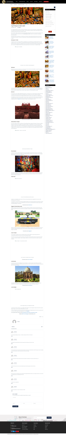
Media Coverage (24, 427)
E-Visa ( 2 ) (47, 89)
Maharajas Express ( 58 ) (49, 109)
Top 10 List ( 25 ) (48, 119)
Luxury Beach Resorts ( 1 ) (49, 103)
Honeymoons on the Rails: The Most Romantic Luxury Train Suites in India (49, 66)
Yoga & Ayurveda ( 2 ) (49, 133)
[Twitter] (13, 431)
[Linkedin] (15, 431)
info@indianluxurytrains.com (15, 428)
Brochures (36, 1)
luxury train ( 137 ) (48, 107)
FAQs (34, 427)
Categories (47, 85)
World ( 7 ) (47, 132)
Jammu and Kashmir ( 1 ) (49, 100)
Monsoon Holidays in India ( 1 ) (50, 110)
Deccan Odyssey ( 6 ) (49, 87)
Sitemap (46, 426)
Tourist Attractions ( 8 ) (49, 121)
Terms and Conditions (25, 429)
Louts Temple (30, 259)
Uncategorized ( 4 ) (48, 128)
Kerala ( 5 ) (47, 101)
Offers (28, 1)
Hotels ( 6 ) (47, 98)
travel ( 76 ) (47, 125)
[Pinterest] (16, 431)
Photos (31, 1)
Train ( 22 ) (47, 124)
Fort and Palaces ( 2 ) (49, 92)
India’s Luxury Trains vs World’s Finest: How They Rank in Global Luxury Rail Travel (49, 42)
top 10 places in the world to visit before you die (29, 312)
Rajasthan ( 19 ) (48, 114)
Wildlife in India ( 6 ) (48, 131)
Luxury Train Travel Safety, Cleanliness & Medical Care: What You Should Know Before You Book (49, 61)
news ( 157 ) (47, 111)
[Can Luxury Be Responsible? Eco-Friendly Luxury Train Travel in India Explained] (46, 56)
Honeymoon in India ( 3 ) (49, 97)
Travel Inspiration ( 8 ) (49, 126)
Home (16, 1)
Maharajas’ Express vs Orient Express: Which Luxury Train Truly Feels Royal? (51, 81)
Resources (46, 429)
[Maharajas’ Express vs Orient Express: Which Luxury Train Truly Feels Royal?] (46, 81)
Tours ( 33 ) (47, 123)
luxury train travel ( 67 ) (49, 108)
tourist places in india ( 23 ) (50, 122)
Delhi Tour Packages (25, 313)
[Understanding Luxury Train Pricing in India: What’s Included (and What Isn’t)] (46, 37)
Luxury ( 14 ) (47, 102)
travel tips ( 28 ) (48, 127)
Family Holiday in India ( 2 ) (49, 90)
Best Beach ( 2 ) (48, 86)
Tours (26, 4)
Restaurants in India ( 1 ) (49, 115)
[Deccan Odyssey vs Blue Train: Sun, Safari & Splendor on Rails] (46, 52)
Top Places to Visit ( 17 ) (49, 120)
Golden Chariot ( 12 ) (49, 94)
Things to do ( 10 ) (48, 118)
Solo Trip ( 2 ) (48, 116)
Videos (46, 427)
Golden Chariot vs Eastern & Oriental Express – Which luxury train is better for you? (49, 47)
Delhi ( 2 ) (47, 88)
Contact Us (35, 426)
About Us (40, 1)
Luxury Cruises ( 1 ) (48, 104)
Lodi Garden (30, 285)
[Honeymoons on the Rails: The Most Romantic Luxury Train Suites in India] (46, 66)
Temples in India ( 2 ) (49, 117)
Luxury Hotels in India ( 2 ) (49, 106)
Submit (50, 31)
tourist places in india (21, 4)
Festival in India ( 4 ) (48, 91)
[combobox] (50, 12)
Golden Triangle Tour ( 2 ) (49, 95)
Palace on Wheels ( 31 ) (49, 112)
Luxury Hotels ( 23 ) (48, 105)
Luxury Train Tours (22, 1)
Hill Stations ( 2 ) (48, 96)
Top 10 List (15, 4)
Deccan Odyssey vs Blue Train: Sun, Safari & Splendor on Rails (51, 52)
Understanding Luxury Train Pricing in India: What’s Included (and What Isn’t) (49, 37)
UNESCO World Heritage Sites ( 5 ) (50, 129)
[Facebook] (12, 431)
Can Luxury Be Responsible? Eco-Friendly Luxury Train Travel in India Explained (49, 56)
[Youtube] (18, 431)
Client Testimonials (24, 426)
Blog (34, 429)
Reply (12, 336)
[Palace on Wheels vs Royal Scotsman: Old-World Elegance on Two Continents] (46, 76)
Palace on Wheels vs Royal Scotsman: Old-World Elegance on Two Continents (49, 76)
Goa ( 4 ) (47, 93)
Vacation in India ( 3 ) (49, 130)
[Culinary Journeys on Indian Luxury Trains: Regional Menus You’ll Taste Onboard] (46, 71)
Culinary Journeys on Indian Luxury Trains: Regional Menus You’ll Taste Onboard (49, 71)
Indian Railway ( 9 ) (48, 99)
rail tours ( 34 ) (48, 113)
